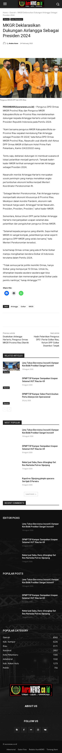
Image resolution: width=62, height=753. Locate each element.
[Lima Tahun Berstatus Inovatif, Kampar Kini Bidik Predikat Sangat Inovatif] (11, 367)
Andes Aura (13, 43)
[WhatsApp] (35, 51)
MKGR (31, 306)
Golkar (23, 306)
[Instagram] (38, 730)
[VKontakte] (45, 730)
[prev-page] (4, 409)
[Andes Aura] (5, 43)
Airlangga (14, 306)
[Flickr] (31, 730)
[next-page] (9, 409)
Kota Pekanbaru (16, 19)
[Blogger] (17, 730)
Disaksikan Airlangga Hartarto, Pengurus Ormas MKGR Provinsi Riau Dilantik (16, 339)
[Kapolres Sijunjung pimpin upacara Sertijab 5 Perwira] (11, 483)
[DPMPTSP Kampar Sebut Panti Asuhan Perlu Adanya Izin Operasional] (11, 399)
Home (5, 12)
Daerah (13, 12)
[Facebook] (15, 51)
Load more (30, 494)
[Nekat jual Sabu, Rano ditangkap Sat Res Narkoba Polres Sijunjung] (11, 467)
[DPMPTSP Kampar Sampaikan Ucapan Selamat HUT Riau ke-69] (11, 383)
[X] (21, 51)
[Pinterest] (28, 51)
